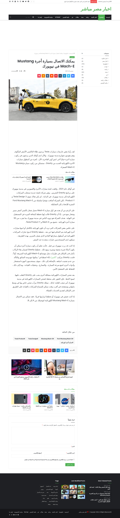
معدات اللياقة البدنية (53, 501)
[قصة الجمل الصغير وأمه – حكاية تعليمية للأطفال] (73, 487)
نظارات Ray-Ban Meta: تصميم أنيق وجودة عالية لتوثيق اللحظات (55, 178)
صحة (82, 17)
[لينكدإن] (64, 76)
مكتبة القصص (66, 17)
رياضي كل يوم (55, 498)
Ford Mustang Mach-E (64, 339)
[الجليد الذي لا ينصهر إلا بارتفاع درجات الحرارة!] (37, 179)
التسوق (42, 486)
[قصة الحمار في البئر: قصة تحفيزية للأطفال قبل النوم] (65, 487)
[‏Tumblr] (60, 76)
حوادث (106, 66)
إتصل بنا (40, 17)
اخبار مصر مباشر (83, 512)
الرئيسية (108, 17)
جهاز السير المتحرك (53, 495)
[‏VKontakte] (47, 76)
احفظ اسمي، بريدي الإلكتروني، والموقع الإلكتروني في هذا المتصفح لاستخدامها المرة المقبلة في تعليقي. (48, 459)
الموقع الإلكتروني (38, 453)
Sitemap (57, 17)
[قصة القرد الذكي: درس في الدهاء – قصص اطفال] (81, 492)
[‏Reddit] (51, 76)
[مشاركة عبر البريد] (28, 350)
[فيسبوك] (73, 76)
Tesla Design (32, 339)
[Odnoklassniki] (43, 76)
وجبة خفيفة (55, 504)
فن (72, 17)
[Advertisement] (60, 35)
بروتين (42, 489)
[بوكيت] (39, 76)
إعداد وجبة (55, 486)
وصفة (49, 504)
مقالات (77, 17)
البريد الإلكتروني (70, 453)
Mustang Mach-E (47, 339)
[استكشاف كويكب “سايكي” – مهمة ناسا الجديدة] (65, 398)
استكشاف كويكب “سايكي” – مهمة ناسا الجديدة (66, 407)
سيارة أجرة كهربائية (66, 342)
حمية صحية (44, 495)
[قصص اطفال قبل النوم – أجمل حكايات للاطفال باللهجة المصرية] (73, 492)
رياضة (87, 17)
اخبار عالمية (94, 17)
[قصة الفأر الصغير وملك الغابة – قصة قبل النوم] (81, 487)
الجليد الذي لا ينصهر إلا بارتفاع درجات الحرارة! (21, 178)
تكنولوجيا (101, 17)
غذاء (44, 498)
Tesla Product (19, 339)
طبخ (48, 498)
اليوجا (56, 489)
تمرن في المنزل (40, 492)
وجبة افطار (44, 501)
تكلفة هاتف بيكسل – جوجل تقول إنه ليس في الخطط (21, 407)
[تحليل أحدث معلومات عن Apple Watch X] (43, 398)
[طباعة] (24, 350)
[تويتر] (68, 76)
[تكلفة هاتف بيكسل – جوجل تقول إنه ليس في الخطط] (21, 398)
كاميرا (53, 257)
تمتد (47, 492)
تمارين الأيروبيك (54, 492)
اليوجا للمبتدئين (49, 489)
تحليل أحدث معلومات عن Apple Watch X (44, 407)
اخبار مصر (105, 61)
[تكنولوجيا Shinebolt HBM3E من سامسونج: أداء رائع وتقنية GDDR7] (65, 492)
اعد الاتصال (48, 486)
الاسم (73, 446)
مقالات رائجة (104, 80)
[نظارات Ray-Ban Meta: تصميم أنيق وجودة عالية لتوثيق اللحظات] (69, 179)
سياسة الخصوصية (48, 17)
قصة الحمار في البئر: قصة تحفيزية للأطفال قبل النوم (77, 1)
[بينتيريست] (56, 76)
